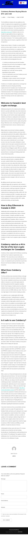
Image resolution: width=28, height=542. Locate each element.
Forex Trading (11, 17)
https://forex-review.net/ (6, 32)
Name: (2, 493)
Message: (3, 478)
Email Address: (4, 500)
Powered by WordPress (14, 529)
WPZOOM (20, 531)
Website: (3, 507)
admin (3, 17)
